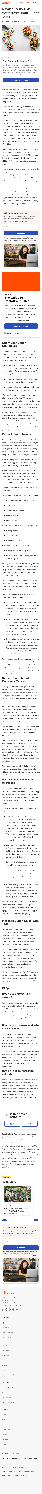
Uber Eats (28, 837)
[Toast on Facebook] (10, 1309)
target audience (15, 398)
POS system (15, 865)
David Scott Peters (9, 22)
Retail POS (5, 1355)
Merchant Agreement (29, 1471)
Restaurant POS (7, 1350)
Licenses (5, 1444)
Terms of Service (18, 1471)
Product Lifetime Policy (9, 1375)
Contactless (27, 845)
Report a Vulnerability (13, 1475)
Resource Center (7, 1387)
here (35, 240)
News (3, 1420)
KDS (22, 890)
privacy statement (29, 238)
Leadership (5, 1424)
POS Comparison (7, 1397)
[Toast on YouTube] (16, 1309)
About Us (5, 1414)
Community (6, 1429)
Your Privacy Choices (7, 1471)
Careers (4, 1434)
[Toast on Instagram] (6, 1309)
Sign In (4, 1323)
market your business (24, 415)
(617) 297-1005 (28, 3)
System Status (6, 1328)
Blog (3, 1392)
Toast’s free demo (29, 972)
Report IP (4, 1475)
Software (5, 1360)
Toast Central (6, 1338)
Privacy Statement (6, 1467)
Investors (5, 1439)
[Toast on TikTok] (3, 1309)
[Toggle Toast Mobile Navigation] (39, 3)
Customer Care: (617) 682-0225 (12, 1305)
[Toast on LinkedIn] (13, 1309)
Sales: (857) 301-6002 (9, 1303)
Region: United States (11, 1453)
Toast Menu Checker (8, 1402)
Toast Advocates (7, 1333)
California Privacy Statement (20, 1467)
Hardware (5, 1365)
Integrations (6, 1370)
